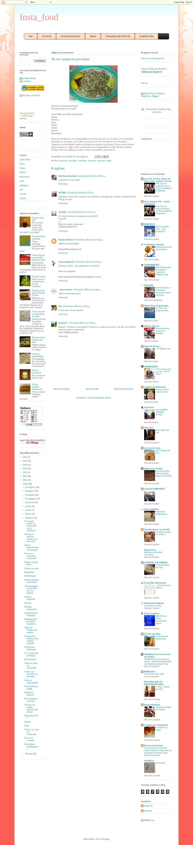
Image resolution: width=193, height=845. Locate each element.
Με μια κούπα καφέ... (154, 745)
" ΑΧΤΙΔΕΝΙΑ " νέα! (163, 349)
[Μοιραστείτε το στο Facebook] (104, 156)
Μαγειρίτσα (29, 572)
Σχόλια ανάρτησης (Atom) (99, 398)
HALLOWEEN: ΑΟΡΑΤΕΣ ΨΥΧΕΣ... (162, 412)
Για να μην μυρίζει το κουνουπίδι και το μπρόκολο (30, 526)
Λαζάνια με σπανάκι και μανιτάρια (31, 674)
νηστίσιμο (82, 161)
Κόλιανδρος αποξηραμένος (31, 746)
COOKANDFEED (151, 265)
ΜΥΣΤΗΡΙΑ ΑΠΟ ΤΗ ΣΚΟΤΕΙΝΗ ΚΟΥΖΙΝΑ (153, 683)
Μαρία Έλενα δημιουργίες (156, 306)
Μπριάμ (27, 603)
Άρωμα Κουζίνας (152, 705)
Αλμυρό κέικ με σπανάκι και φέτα (38, 339)
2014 (25, 484)
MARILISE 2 (149, 672)
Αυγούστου (30, 502)
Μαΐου (28, 514)
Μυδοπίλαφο (30, 576)
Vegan (93, 36)
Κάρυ (26, 726)
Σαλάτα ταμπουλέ (29, 598)
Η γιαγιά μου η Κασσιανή (156, 725)
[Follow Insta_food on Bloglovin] (152, 73)
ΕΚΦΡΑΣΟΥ (149, 224)
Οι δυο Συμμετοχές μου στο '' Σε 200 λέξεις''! (163, 371)
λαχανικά (63, 161)
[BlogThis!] (98, 156)
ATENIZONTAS (151, 367)
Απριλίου (29, 518)
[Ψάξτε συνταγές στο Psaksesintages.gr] (30, 95)
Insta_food (39, 17)
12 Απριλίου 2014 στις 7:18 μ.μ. (82, 323)
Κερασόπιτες (150, 550)
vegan (108, 161)
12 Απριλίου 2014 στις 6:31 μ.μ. (76, 306)
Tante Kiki (148, 285)
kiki (60, 306)
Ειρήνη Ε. (63, 323)
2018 (25, 468)
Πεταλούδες (160, 763)
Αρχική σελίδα (92, 389)
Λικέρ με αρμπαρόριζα (37, 355)
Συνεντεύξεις (146, 36)
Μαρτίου (29, 754)
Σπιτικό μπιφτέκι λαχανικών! (37, 386)
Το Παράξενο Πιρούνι (154, 244)
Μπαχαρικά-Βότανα (70, 36)
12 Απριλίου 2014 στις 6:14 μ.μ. (87, 289)
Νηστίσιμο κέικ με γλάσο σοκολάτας (30, 621)
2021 (25, 457)
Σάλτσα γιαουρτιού (36, 371)
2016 (25, 476)
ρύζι (21, 190)
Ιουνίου (28, 510)
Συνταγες (24, 113)
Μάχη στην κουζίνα (153, 468)
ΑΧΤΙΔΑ (62, 192)
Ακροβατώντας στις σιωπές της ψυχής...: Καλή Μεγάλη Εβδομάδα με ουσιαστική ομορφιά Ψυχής (158, 661)
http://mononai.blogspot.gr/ (152, 58)
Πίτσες (22, 168)
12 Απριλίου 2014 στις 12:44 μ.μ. (88, 240)
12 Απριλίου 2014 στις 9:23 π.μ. (80, 192)
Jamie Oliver (25, 159)
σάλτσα (23, 194)
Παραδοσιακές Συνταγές (118, 36)
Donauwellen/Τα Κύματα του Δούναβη (162, 330)
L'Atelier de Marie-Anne (155, 387)
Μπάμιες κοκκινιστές (30, 608)
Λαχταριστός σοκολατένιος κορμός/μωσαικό (31, 639)
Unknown (148, 811)
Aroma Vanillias (151, 509)
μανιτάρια (72, 161)
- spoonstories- (66, 289)
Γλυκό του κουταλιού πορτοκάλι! (30, 555)
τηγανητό (101, 161)
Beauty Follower (66, 240)
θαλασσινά (24, 177)
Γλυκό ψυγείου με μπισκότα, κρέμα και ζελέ (38, 257)
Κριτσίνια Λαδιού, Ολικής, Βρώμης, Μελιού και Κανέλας (164, 473)
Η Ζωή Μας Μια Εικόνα (155, 583)
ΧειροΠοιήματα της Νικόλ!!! (157, 529)
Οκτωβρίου (30, 495)
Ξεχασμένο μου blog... (153, 606)
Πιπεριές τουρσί (39, 276)
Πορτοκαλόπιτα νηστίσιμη (38, 237)
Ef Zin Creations (151, 613)
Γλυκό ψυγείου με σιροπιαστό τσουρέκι (38, 313)
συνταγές (92, 161)
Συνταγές (46, 36)
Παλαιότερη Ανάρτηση (123, 389)
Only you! (148, 428)
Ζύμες (22, 164)
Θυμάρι (27, 722)
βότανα (23, 172)
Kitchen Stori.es (151, 326)
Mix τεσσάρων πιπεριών (30, 700)
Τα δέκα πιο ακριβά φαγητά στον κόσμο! (31, 708)
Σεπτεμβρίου (31, 499)
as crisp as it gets (152, 448)
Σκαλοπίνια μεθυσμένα (30, 648)
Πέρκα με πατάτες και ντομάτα (30, 629)
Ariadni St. (148, 806)
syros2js (62, 212)
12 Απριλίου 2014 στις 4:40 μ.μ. (88, 262)
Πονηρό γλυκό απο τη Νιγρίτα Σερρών (38, 292)
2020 (25, 461)
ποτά (22, 181)
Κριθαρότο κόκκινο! (29, 693)
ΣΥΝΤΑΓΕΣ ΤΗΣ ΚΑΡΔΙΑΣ (156, 562)
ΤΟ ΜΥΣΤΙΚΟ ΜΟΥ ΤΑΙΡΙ (154, 674)
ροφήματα (24, 185)
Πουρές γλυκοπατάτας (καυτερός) (31, 547)
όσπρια (23, 198)
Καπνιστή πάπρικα (29, 739)
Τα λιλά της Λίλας (152, 634)
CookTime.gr (27, 115)
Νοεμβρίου (30, 491)
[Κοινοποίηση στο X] (101, 156)
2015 (25, 480)
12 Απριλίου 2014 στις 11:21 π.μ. (81, 212)
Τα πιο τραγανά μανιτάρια (31, 654)
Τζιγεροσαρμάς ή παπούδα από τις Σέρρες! (31, 589)
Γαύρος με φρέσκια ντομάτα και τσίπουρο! (30, 537)
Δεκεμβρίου (30, 487)
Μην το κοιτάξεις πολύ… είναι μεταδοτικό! (162, 229)
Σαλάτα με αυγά (31, 568)
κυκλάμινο (149, 760)
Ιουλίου (28, 506)
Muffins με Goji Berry (31, 563)
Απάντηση (63, 184)
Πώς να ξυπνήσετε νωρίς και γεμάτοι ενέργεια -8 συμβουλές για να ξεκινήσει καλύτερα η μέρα (158, 750)
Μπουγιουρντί (30, 659)
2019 (25, 465)
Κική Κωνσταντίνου (68, 176)
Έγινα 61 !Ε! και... (152, 346)
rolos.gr (23, 118)
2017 (25, 472)
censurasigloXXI (66, 262)
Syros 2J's (149, 407)
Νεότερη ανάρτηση (62, 389)
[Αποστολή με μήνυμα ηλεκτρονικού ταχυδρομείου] (96, 156)
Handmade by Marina (154, 603)
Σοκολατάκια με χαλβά (31, 687)
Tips (31, 36)
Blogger (106, 839)
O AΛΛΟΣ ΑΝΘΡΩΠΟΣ (154, 489)
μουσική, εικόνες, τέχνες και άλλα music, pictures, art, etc (157, 180)
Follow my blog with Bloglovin (154, 69)
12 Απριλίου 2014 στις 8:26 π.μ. (91, 176)
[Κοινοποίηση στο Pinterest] (107, 156)
